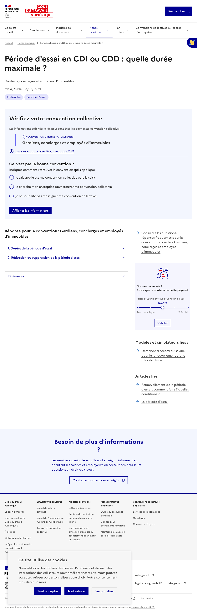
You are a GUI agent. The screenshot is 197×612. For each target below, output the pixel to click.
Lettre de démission (79, 508)
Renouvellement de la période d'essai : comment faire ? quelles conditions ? (165, 389)
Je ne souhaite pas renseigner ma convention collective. (56, 196)
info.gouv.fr (143, 575)
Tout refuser (76, 591)
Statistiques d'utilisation (18, 538)
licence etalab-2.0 (141, 607)
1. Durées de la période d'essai (30, 248)
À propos (10, 532)
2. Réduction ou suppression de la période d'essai (44, 257)
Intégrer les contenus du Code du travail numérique (18, 548)
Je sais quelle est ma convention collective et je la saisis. (55, 177)
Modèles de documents (63, 30)
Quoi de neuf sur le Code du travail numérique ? (15, 521)
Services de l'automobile (146, 512)
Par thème (120, 30)
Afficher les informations (30, 210)
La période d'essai (154, 401)
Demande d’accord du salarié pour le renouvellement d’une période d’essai (163, 355)
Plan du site (146, 598)
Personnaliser (104, 591)
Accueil (9, 43)
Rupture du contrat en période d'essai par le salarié (81, 518)
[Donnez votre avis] (192, 42)
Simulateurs (37, 30)
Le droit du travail (14, 512)
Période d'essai (36, 97)
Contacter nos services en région (96, 480)
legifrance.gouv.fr (146, 583)
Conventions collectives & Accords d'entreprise (158, 30)
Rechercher (176, 11)
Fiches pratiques (95, 30)
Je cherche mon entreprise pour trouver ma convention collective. (64, 186)
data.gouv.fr (175, 583)
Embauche (14, 97)
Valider (162, 323)
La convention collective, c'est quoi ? (42, 151)
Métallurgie (139, 518)
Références (16, 276)
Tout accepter (47, 591)
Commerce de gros (143, 524)
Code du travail (10, 30)
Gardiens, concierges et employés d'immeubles (164, 247)
